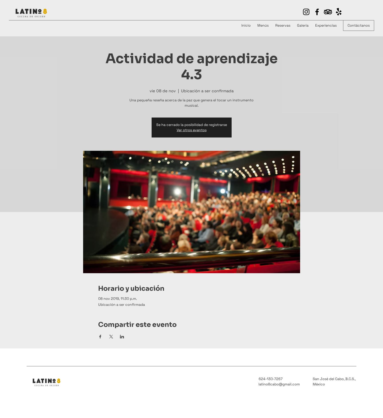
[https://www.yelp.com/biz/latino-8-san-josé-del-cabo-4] (328, 12)
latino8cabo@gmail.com (279, 384)
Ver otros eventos (192, 130)
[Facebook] (317, 12)
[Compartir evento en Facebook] (100, 336)
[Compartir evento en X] (111, 336)
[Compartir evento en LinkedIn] (122, 336)
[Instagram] (306, 12)
